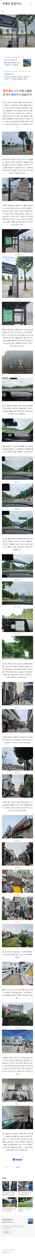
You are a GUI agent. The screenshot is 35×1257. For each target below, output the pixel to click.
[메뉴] (31, 3)
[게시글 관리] (11, 1167)
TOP (31, 1250)
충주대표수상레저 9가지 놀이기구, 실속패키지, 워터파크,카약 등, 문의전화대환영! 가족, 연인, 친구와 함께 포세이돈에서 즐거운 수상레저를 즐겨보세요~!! (11, 64)
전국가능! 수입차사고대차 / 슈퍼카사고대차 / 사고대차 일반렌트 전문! (17, 78)
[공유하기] (8, 1167)
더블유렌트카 (9, 74)
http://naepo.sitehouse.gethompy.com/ (15, 71)
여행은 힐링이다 (11, 4)
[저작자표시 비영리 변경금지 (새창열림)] (24, 1167)
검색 (26, 3)
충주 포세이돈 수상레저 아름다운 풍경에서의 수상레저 (11, 60)
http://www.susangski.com (12, 57)
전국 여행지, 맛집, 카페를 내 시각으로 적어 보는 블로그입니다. (13, 1227)
